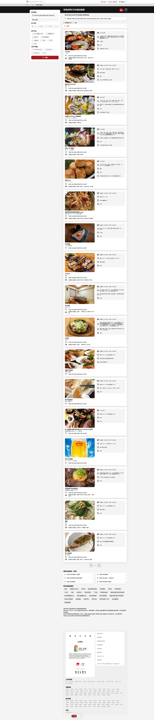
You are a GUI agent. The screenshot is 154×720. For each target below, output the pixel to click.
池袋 (72, 592)
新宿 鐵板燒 (67, 602)
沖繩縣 (108, 695)
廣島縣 (107, 693)
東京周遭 (71, 681)
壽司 (78, 614)
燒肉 (101, 614)
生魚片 (81, 614)
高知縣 (71, 695)
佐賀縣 (80, 695)
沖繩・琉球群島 (69, 683)
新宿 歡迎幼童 (104, 592)
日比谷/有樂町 (70, 616)
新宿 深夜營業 (92, 595)
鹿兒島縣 (104, 695)
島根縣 (98, 693)
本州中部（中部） (101, 681)
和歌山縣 (72, 691)
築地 (76, 616)
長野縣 (76, 693)
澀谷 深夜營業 (103, 595)
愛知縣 (89, 693)
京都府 (108, 689)
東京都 (122, 610)
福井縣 (67, 693)
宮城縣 (90, 691)
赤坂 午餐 (94, 599)
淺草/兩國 (102, 589)
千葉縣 (89, 689)
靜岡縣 (85, 693)
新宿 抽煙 (78, 599)
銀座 (65, 616)
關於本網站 (103, 1)
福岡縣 (76, 695)
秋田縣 (95, 691)
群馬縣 (80, 689)
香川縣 (121, 693)
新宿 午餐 (86, 599)
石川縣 (117, 691)
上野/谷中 (79, 592)
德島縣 (116, 693)
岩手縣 (86, 691)
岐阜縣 (80, 693)
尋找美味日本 (69, 712)
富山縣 (113, 691)
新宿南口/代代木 (74, 589)
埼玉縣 (85, 689)
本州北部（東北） (91, 681)
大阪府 (113, 689)
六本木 (66, 592)
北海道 (84, 681)
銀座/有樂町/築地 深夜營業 (116, 595)
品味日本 (28, 4)
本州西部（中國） (110, 681)
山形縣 (99, 691)
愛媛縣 (67, 695)
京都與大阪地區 (78, 681)
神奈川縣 (95, 689)
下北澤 (95, 592)
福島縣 (104, 691)
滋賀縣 (104, 689)
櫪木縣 (76, 689)
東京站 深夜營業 (69, 599)
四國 (116, 681)
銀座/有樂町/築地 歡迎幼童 (117, 592)
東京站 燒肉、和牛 (104, 599)
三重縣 (99, 689)
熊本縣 (89, 695)
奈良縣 (67, 691)
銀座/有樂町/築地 (92, 589)
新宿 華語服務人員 (69, 595)
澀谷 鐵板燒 (115, 599)
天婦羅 (85, 614)
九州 (120, 681)
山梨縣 (71, 693)
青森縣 (81, 691)
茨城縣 (71, 689)
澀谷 (66, 589)
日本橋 (83, 589)
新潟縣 (108, 691)
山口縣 (112, 693)
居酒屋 (104, 614)
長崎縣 (85, 695)
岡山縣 (103, 693)
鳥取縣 (94, 693)
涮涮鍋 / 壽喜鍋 (95, 614)
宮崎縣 (98, 695)
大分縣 (94, 695)
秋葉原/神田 (118, 589)
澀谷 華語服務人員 (81, 595)
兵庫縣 (117, 689)
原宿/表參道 (88, 592)
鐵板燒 (89, 614)
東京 (33, 4)
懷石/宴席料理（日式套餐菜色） (114, 614)
